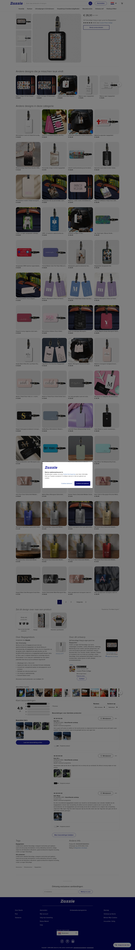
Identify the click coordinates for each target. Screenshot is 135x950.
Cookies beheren (66, 483)
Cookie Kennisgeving (69, 474)
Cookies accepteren (82, 483)
